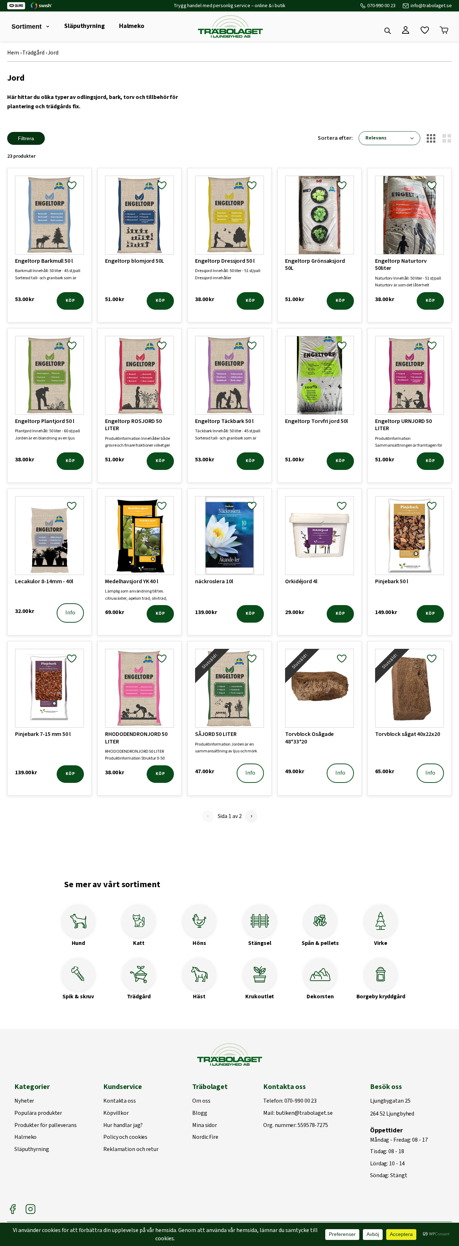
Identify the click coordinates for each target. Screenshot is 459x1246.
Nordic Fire (205, 1137)
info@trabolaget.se (431, 5)
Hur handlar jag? (122, 1125)
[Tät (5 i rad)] (431, 138)
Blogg (199, 1113)
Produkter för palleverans (45, 1125)
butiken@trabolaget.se (304, 1113)
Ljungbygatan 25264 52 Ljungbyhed (392, 1107)
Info (70, 613)
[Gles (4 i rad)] (447, 138)
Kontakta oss (119, 1101)
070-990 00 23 (381, 5)
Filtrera (26, 138)
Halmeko (131, 26)
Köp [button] (160, 613)
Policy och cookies (125, 1137)
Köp (70, 301)
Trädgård (33, 53)
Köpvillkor (116, 1113)
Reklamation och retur (130, 1149)
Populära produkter (38, 1113)
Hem (13, 53)
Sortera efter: (335, 138)
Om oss (201, 1101)
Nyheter (24, 1101)
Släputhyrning (84, 26)
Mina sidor (204, 1125)
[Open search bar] (387, 31)
